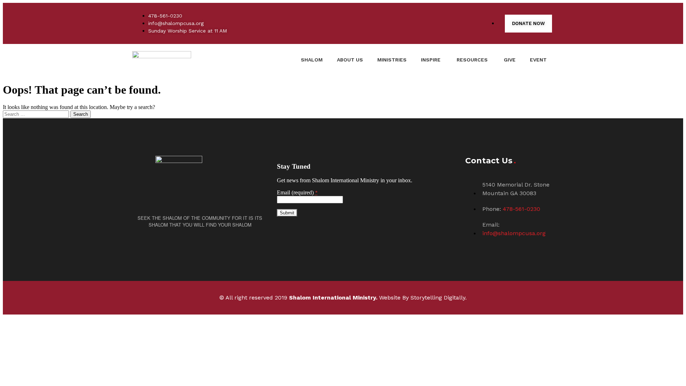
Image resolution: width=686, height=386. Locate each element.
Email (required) (297, 192)
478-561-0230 (521, 209)
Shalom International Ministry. (333, 297)
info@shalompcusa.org (514, 233)
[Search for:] (36, 114)
